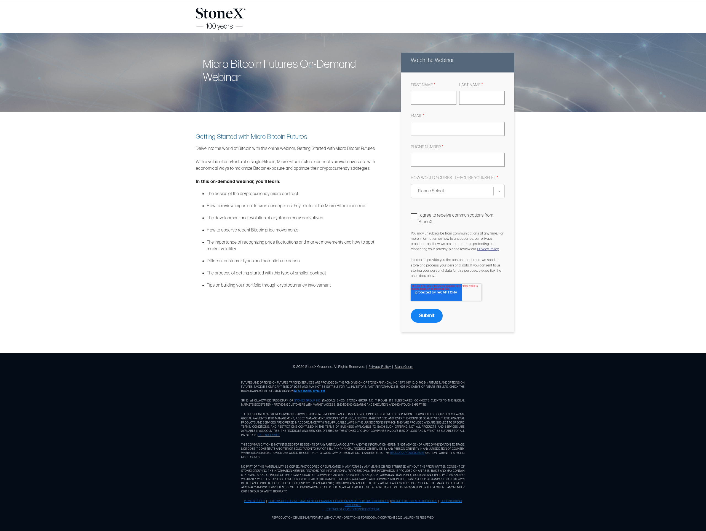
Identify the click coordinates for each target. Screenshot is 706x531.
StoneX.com (404, 367)
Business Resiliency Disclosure (414, 501)
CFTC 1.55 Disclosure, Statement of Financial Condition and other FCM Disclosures (329, 501)
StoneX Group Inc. (307, 400)
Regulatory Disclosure (407, 453)
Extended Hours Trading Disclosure (353, 509)
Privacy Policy (488, 249)
